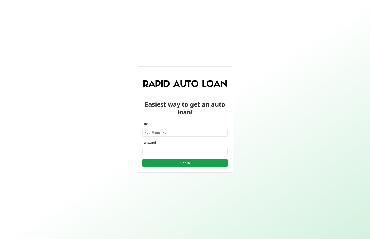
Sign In (185, 163)
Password (149, 143)
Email (146, 124)
